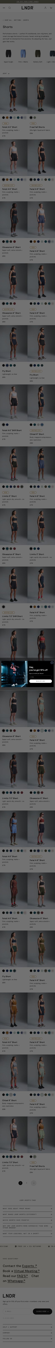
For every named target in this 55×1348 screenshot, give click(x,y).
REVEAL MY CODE (40, 681)
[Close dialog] (52, 662)
